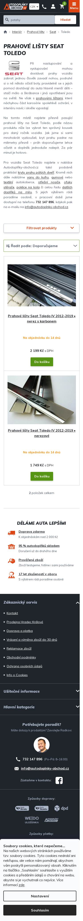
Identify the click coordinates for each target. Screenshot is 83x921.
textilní (8, 182)
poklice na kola (28, 187)
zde (22, 885)
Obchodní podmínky (21, 657)
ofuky (68, 182)
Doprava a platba (20, 631)
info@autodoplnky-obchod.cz (46, 207)
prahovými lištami (49, 98)
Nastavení (40, 896)
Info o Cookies (17, 675)
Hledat (65, 20)
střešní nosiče (49, 182)
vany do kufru (38, 177)
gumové (57, 177)
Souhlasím (40, 910)
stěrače (9, 187)
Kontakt (12, 613)
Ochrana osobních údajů (24, 666)
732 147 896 (44, 6)
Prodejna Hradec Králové (25, 622)
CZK (33, 6)
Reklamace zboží (19, 648)
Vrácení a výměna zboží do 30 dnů (32, 640)
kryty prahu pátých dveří (36, 172)
